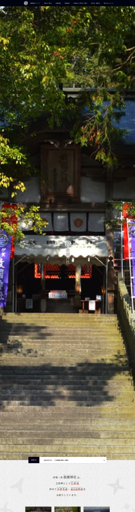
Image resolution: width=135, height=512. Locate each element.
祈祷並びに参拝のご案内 (80, 3)
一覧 (104, 460)
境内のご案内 (48, 3)
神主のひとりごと (109, 3)
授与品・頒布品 (95, 3)
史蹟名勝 (58, 3)
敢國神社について (35, 3)
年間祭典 (67, 3)
